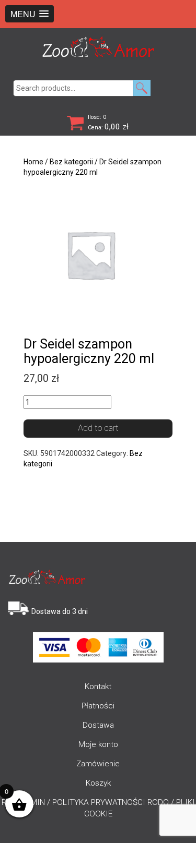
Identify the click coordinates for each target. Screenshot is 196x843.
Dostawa (98, 725)
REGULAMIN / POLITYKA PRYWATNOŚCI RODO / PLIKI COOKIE (98, 808)
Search (142, 88)
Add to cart (98, 428)
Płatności (98, 705)
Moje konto (98, 744)
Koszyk (98, 783)
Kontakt (98, 686)
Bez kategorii (71, 162)
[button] (29, 13)
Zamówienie (98, 763)
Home (33, 162)
